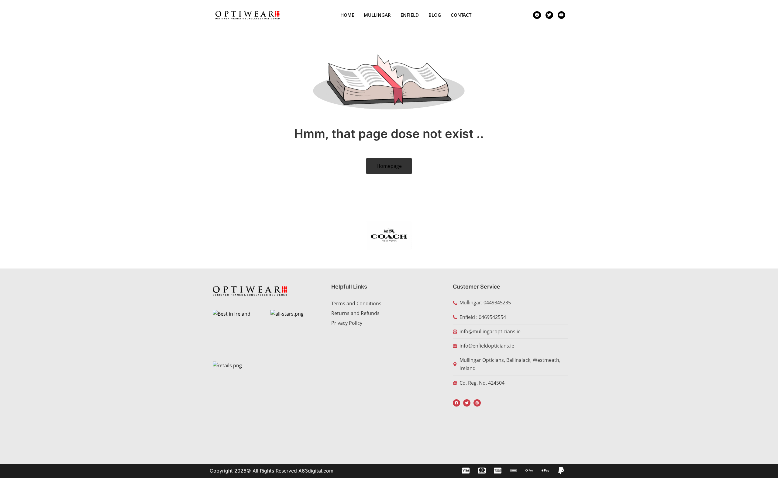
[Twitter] (466, 403)
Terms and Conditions (356, 303)
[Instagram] (477, 403)
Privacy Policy (346, 323)
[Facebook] (456, 403)
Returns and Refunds (355, 313)
